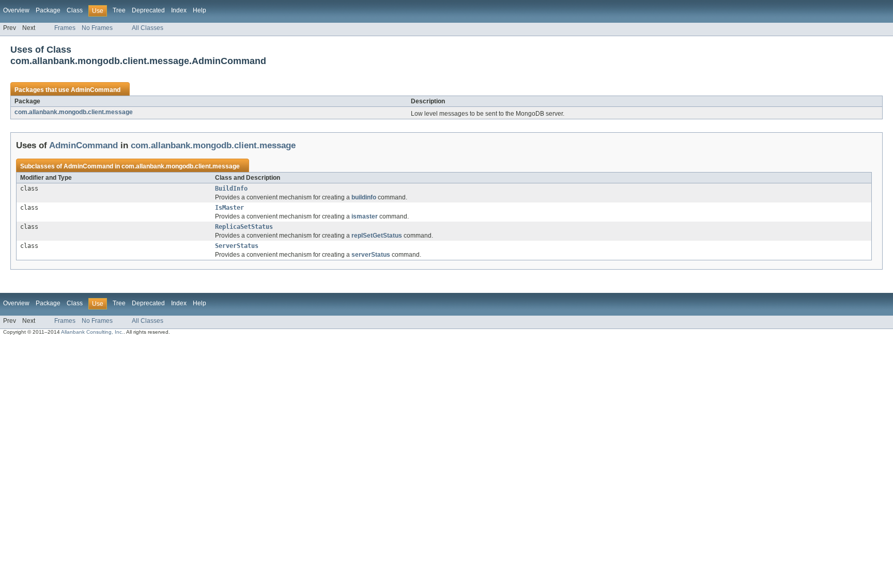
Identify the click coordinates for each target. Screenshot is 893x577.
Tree (119, 10)
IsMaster (229, 207)
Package (48, 10)
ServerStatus (236, 245)
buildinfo (363, 197)
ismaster (364, 216)
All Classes (147, 28)
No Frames (97, 28)
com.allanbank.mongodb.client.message (73, 112)
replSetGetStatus (376, 235)
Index (179, 10)
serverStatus (370, 254)
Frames (64, 28)
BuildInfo (231, 188)
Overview (16, 10)
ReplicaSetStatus (244, 226)
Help (199, 10)
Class (75, 10)
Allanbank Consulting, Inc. (92, 332)
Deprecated (148, 10)
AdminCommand (95, 89)
